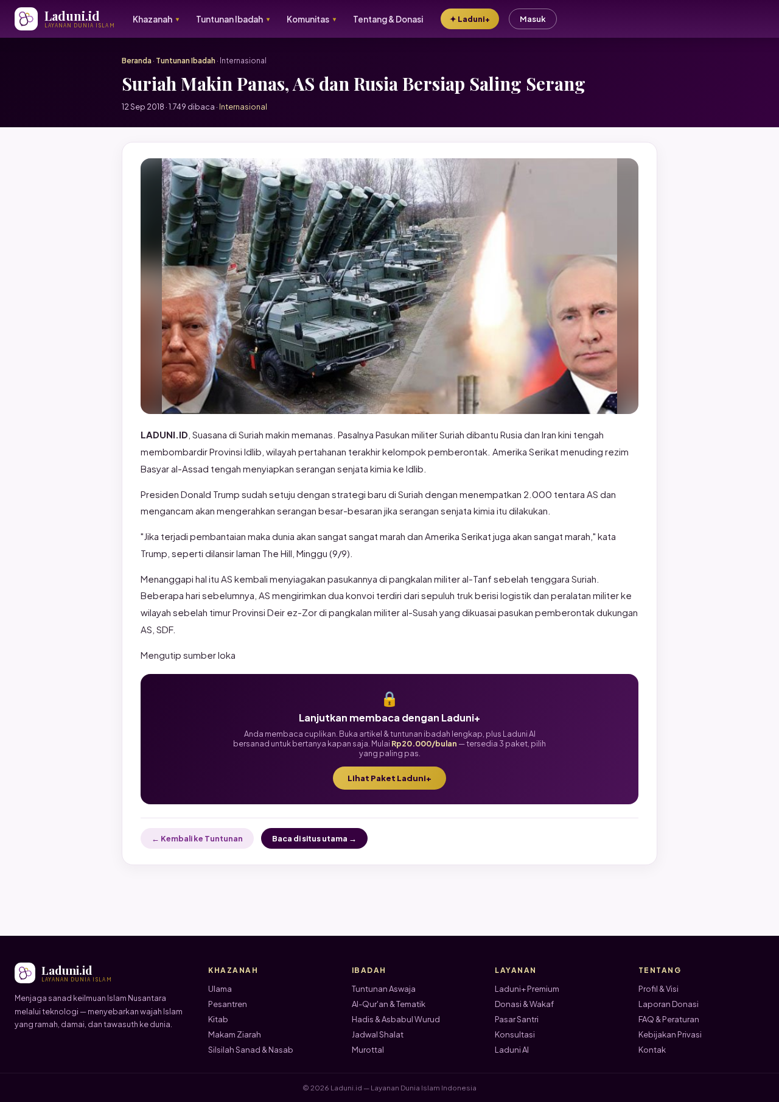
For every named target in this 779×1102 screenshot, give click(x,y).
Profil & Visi (658, 989)
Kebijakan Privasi (670, 1034)
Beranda (137, 60)
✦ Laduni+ (470, 19)
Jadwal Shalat (377, 1034)
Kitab (218, 1019)
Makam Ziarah (234, 1034)
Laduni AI (512, 1050)
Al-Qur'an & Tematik (388, 1004)
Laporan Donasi (668, 1004)
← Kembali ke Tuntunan (197, 838)
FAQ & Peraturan (668, 1019)
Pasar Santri (517, 1019)
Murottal (368, 1050)
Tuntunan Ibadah (185, 60)
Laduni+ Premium (527, 989)
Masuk (533, 19)
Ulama (220, 989)
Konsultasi (515, 1034)
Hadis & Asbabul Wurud (396, 1019)
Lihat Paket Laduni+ (389, 778)
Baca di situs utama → (314, 838)
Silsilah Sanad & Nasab (250, 1050)
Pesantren (227, 1004)
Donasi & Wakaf (524, 1004)
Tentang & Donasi (388, 19)
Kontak (652, 1050)
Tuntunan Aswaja (384, 989)
